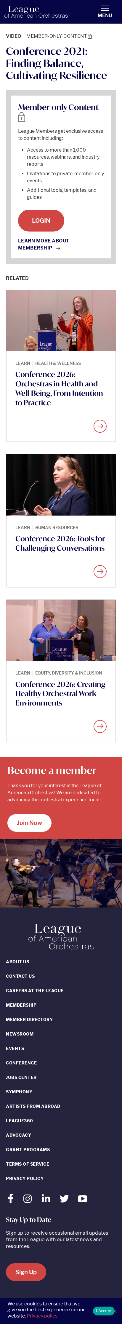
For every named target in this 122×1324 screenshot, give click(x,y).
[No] (115, 1311)
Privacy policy (42, 1316)
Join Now (29, 822)
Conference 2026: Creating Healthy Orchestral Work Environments (60, 694)
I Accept (104, 1310)
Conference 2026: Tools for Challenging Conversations (60, 543)
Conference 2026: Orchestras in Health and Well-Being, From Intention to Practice (59, 388)
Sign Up (26, 1272)
